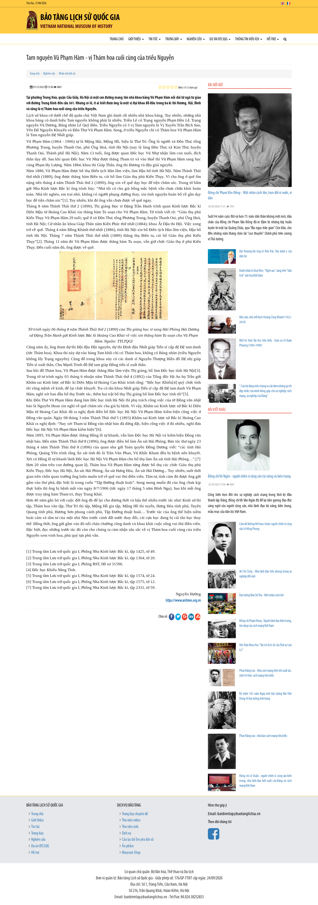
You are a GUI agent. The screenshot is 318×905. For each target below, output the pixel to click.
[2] (39, 241)
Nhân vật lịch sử (67, 73)
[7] (198, 459)
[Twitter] (178, 617)
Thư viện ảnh (130, 827)
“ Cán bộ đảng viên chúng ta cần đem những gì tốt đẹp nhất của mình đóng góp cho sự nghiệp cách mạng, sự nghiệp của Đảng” (265, 391)
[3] (197, 370)
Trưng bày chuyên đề (135, 814)
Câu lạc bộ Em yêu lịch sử (137, 840)
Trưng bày (172, 39)
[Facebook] (171, 617)
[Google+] (184, 617)
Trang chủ (117, 39)
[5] (185, 394)
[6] (98, 429)
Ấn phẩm (128, 846)
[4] (174, 382)
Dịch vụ (126, 833)
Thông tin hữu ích (247, 39)
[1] (65, 200)
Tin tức (153, 39)
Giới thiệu (135, 39)
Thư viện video (131, 820)
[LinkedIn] (191, 617)
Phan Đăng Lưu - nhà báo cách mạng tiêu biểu (263, 736)
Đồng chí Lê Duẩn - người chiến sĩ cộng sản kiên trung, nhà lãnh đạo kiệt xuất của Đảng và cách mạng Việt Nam (265, 781)
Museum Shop (131, 853)
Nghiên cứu (195, 39)
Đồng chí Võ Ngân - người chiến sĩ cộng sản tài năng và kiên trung (249, 477)
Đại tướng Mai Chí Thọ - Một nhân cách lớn (261, 595)
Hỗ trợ (272, 39)
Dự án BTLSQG (219, 39)
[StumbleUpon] (197, 617)
